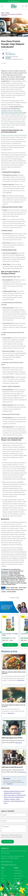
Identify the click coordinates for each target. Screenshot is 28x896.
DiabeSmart (4, 571)
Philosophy (17, 878)
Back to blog (15, 597)
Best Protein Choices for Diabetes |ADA (15, 795)
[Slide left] (1, 632)
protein (4, 591)
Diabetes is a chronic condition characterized (14, 135)
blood (8, 587)
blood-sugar (14, 587)
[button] (2, 6)
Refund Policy (17, 873)
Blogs (2, 878)
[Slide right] (27, 632)
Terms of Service (18, 875)
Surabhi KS (8, 57)
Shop (2, 873)
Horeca (3, 881)
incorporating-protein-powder (14, 589)
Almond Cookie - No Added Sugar (10, 634)
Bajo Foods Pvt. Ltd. (7, 861)
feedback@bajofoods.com (8, 864)
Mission (16, 881)
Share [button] (4, 63)
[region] (14, 1)
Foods (7, 12)
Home (2, 12)
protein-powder (11, 591)
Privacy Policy (17, 870)
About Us (3, 875)
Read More (9, 783)
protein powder (14, 100)
